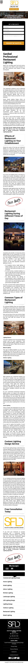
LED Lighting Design (9, 600)
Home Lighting (7, 581)
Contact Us (14, 651)
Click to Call (14, 9)
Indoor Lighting (7, 589)
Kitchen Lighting (8, 593)
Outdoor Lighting (8, 608)
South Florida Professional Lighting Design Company (14, 643)
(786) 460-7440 (14, 6)
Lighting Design (7, 604)
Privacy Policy (14, 646)
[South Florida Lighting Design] (14, 624)
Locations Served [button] (14, 655)
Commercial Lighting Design (11, 578)
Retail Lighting (7, 615)
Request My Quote (13, 43)
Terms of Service (14, 649)
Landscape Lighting (9, 596)
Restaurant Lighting (9, 611)
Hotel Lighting (7, 585)
